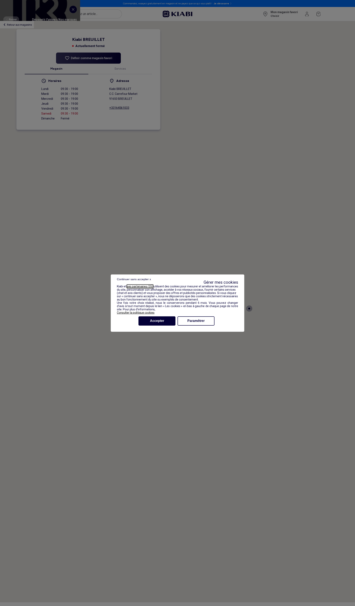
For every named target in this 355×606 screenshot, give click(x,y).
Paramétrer (196, 321)
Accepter (157, 321)
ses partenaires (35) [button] (140, 286)
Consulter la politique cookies (135, 312)
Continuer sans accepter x (134, 279)
